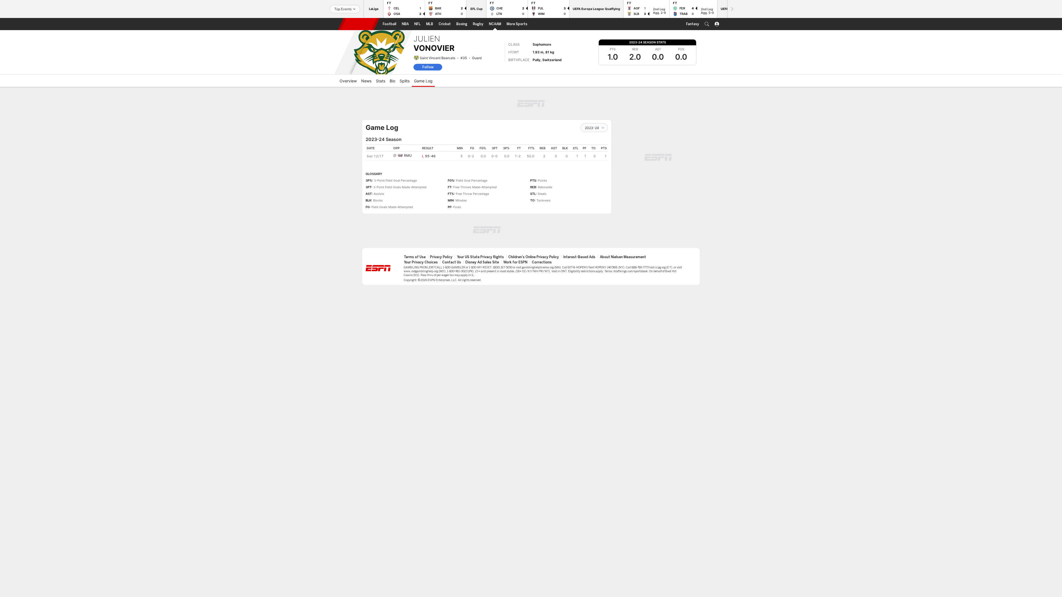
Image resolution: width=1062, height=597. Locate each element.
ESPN (358, 24)
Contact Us (451, 262)
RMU (408, 155)
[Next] (731, 9)
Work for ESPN (515, 262)
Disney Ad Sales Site (482, 262)
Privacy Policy (441, 257)
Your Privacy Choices (421, 262)
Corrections (542, 262)
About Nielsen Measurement (623, 257)
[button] (707, 24)
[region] (487, 153)
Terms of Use (415, 257)
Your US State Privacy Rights (480, 257)
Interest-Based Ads (579, 257)
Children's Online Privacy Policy (533, 257)
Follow (428, 67)
